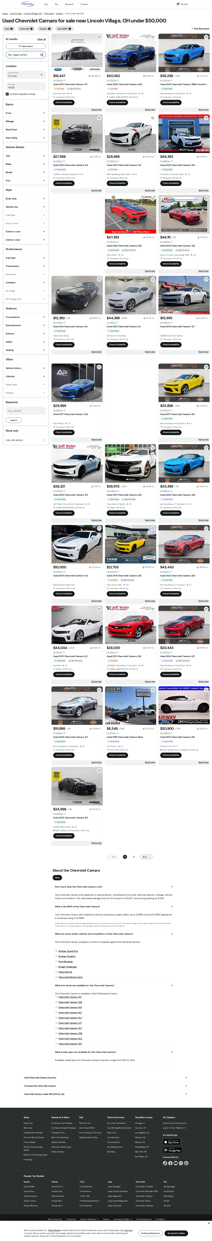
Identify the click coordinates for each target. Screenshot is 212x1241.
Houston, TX (140, 1128)
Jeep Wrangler (114, 1186)
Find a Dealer (29, 1142)
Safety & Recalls (58, 1142)
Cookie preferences (150, 1233)
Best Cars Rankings (60, 1137)
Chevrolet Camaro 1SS (70, 1007)
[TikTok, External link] (165, 1163)
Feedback (160, 1219)
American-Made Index (61, 1147)
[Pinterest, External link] (186, 1163)
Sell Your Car (85, 1123)
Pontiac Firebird (66, 956)
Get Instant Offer (87, 1128)
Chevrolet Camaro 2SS (70, 1002)
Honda (55, 1181)
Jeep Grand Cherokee (118, 1191)
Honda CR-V (57, 1186)
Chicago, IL (140, 1123)
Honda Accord (58, 1196)
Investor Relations (88, 1219)
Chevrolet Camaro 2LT (70, 1012)
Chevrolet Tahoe (143, 1201)
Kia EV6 (167, 1205)
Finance (84, 4)
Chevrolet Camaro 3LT (70, 1043)
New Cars (28, 1128)
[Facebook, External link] (170, 1163)
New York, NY (141, 1151)
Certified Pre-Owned (33, 1132)
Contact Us (71, 1219)
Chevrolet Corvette (144, 1186)
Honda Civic (57, 1191)
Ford (82, 1181)
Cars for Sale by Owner (34, 1137)
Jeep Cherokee (115, 1205)
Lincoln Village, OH (33, 13)
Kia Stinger (168, 1196)
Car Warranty (113, 1137)
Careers (106, 1219)
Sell (56, 4)
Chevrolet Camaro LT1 (70, 1022)
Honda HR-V (57, 1205)
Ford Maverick (86, 1186)
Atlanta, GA (140, 1142)
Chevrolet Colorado (144, 1205)
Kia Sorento (169, 1191)
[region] (106, 1230)
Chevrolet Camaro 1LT (70, 996)
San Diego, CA (141, 1156)
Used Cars (28, 1123)
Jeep (110, 1181)
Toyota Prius (29, 1191)
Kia (165, 1181)
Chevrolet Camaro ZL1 (70, 1017)
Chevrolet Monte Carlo (70, 977)
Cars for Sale (16, 13)
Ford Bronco (85, 1191)
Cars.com (128, 1230)
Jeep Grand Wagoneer (118, 1201)
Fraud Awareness (144, 1219)
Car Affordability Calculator (119, 1128)
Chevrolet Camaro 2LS (70, 1038)
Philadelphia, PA (142, 1147)
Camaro (59, 13)
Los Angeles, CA (142, 1132)
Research (69, 4)
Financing (28, 1159)
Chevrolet (49, 13)
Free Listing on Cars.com (90, 1132)
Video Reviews (57, 1151)
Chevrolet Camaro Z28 (70, 1033)
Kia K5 (166, 1201)
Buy (46, 4)
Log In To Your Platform (173, 1128)
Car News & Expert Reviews (63, 1128)
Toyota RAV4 (29, 1186)
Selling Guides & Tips (88, 1137)
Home (5, 13)
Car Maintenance (115, 1147)
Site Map (111, 1151)
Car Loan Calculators (116, 1123)
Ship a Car (111, 1132)
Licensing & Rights (122, 1219)
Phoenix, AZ (140, 1137)
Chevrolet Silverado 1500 (147, 1191)
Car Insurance (113, 1142)
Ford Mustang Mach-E (90, 1201)
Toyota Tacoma (30, 1196)
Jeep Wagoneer (115, 1196)
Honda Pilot (57, 1201)
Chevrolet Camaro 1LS (70, 1028)
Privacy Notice (54, 1230)
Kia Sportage (169, 1186)
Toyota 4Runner (31, 1205)
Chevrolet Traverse (144, 1196)
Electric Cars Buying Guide (35, 1154)
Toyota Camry (30, 1201)
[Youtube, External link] (176, 1163)
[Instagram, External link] (181, 1163)
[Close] (209, 1223)
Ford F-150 (85, 1196)
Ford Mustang (65, 961)
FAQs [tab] (57, 877)
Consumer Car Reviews (61, 1123)
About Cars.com (55, 1219)
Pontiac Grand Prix (68, 951)
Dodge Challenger (67, 966)
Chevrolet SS (65, 971)
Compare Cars (57, 1132)
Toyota (27, 1181)
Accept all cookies (176, 1233)
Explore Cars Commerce (174, 1123)
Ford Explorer (86, 1205)
